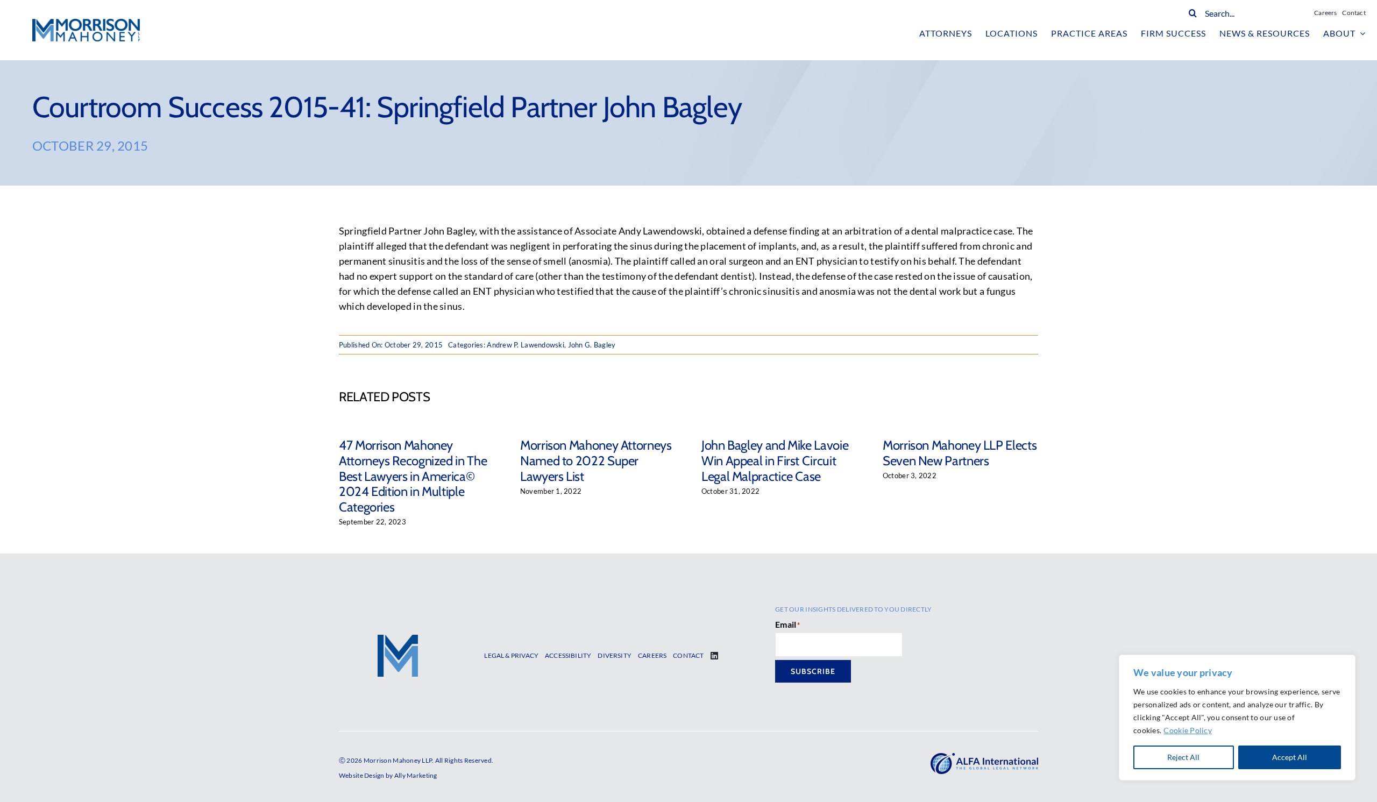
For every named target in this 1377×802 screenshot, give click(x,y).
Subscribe (813, 671)
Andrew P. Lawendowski (525, 344)
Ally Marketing (415, 775)
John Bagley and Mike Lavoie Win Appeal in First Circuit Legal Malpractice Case (774, 460)
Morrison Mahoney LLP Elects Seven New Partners (960, 453)
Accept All (1289, 757)
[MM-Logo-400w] (86, 24)
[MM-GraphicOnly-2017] (398, 639)
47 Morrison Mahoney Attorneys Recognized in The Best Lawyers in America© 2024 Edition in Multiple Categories (413, 476)
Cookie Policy (1187, 730)
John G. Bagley (592, 344)
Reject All (1183, 757)
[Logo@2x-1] (984, 758)
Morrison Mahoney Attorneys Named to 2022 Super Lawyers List (596, 460)
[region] (1237, 717)
